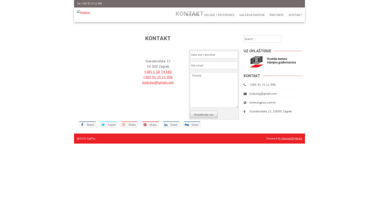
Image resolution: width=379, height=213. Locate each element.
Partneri (276, 15)
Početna (192, 15)
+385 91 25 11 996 (158, 77)
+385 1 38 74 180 (158, 71)
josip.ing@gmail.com (158, 82)
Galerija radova (252, 15)
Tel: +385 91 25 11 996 (89, 3)
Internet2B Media (291, 138)
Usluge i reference (219, 15)
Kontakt (295, 15)
